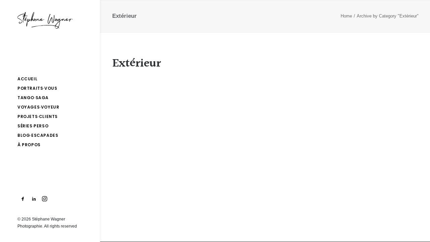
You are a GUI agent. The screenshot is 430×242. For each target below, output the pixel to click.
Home (346, 15)
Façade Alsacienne (157, 87)
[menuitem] (23, 199)
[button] (23, 199)
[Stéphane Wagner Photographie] (49, 20)
